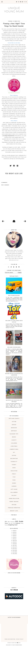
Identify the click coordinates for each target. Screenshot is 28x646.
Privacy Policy (19, 639)
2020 (14, 540)
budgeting (11, 525)
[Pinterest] (15, 589)
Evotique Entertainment (8, 135)
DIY (14, 452)
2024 (14, 533)
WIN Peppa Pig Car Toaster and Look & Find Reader (14, 400)
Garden (14, 486)
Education (14, 470)
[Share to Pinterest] (17, 165)
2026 (14, 530)
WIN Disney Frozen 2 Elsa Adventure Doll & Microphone (14, 374)
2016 (13, 547)
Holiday (14, 495)
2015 (13, 548)
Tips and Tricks (12, 523)
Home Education (14, 498)
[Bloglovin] (14, 589)
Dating (14, 455)
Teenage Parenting (14, 507)
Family (14, 473)
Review (14, 504)
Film (9, 521)
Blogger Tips (14, 433)
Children (14, 443)
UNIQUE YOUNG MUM (14, 9)
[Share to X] (10, 165)
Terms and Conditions (10, 639)
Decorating (14, 458)
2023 (14, 535)
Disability (14, 461)
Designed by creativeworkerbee (14, 644)
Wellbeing (17, 523)
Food (14, 480)
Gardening (12, 521)
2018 (14, 543)
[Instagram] (13, 589)
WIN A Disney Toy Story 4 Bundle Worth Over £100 (14, 321)
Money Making (14, 501)
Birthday (14, 430)
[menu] (2, 1)
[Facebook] (10, 589)
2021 (14, 538)
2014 (13, 550)
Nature (6, 523)
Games (14, 483)
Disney (14, 464)
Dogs (14, 467)
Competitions (14, 449)
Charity (14, 440)
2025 (14, 532)
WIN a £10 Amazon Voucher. (14, 295)
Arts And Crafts (14, 418)
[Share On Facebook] (13, 165)
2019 (14, 542)
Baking (14, 424)
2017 (14, 545)
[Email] (17, 589)
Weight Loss (14, 510)
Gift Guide (14, 489)
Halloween (14, 492)
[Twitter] (11, 589)
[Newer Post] (3, 221)
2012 (13, 553)
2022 (14, 537)
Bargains (14, 427)
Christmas (14, 446)
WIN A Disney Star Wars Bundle (14, 347)
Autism (14, 421)
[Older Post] (25, 221)
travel (15, 525)
